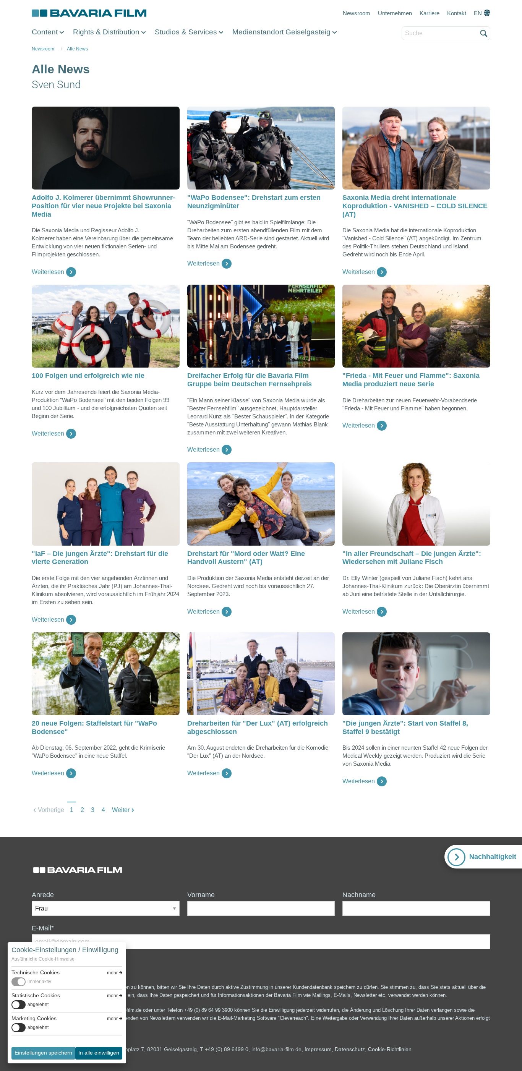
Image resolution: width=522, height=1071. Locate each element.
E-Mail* (43, 928)
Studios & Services (186, 32)
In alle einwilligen (98, 1053)
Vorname (201, 895)
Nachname (359, 895)
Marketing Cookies (34, 1018)
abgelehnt (38, 1004)
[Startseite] (89, 13)
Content (45, 32)
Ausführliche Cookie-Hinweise (43, 959)
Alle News (77, 49)
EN (478, 13)
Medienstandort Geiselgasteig (281, 32)
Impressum (318, 1049)
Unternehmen (395, 13)
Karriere (429, 13)
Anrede (43, 895)
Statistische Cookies (35, 995)
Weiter (121, 810)
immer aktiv (39, 981)
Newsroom (356, 13)
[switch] (31, 981)
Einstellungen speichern (43, 1053)
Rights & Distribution (106, 32)
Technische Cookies (35, 972)
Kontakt (456, 13)
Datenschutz (350, 1049)
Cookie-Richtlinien (390, 1049)
